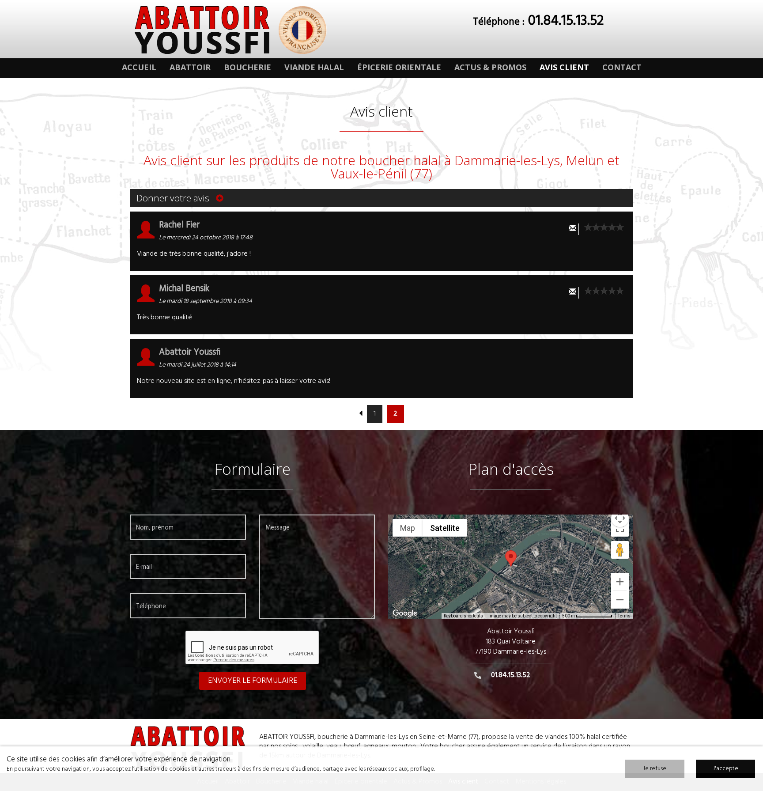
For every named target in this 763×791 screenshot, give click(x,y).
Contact (622, 67)
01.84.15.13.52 (566, 21)
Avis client (564, 67)
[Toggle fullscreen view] (620, 528)
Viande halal (314, 67)
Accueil (139, 67)
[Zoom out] (620, 600)
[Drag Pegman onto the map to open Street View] (620, 550)
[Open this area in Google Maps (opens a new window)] (404, 613)
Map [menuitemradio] (407, 528)
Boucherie (247, 67)
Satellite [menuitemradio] (445, 528)
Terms (624, 615)
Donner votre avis (174, 198)
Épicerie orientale (399, 67)
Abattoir (190, 67)
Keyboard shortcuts (463, 615)
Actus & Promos (490, 67)
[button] (511, 558)
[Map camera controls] (620, 518)
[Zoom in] (620, 581)
